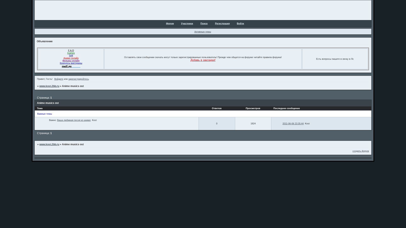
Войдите (58, 79)
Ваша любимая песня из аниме (74, 120)
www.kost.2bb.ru (49, 86)
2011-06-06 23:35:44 (293, 123)
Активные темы (202, 31)
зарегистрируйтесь (78, 79)
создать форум (361, 151)
